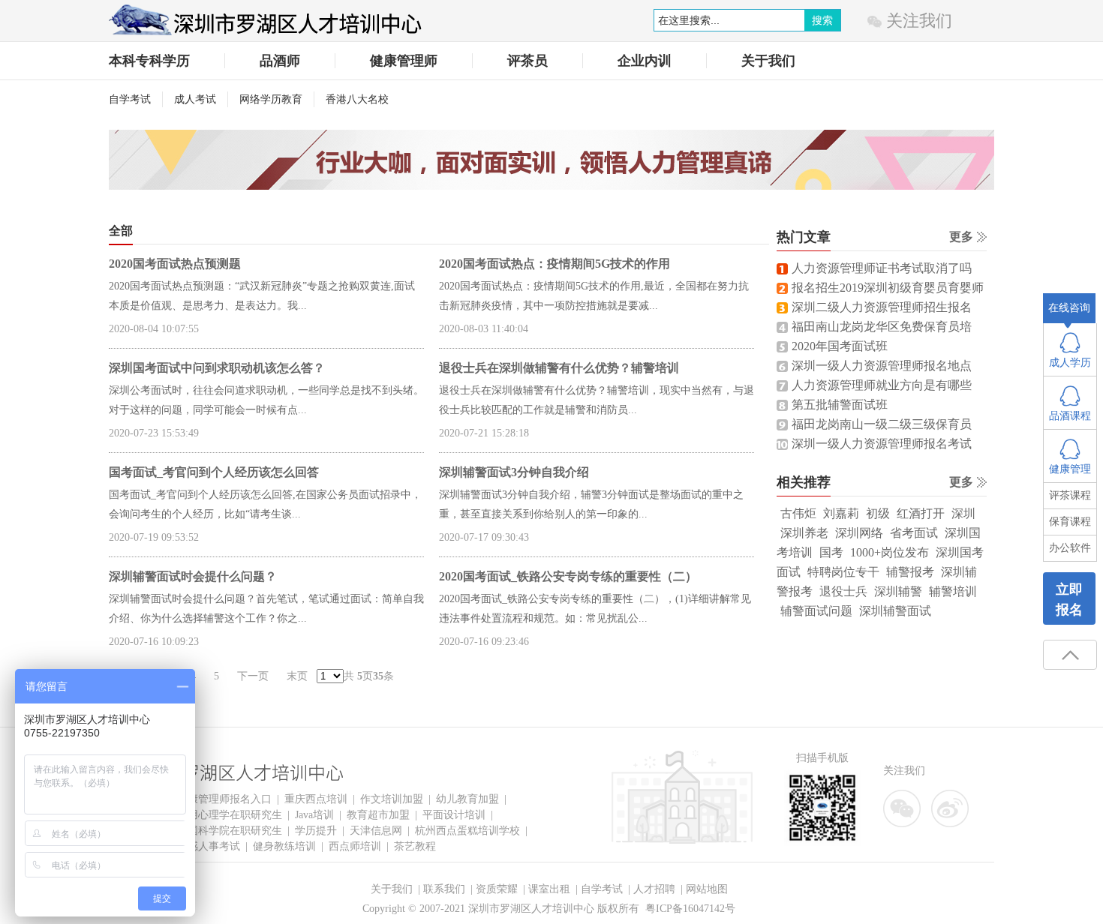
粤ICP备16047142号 (690, 908)
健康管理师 (403, 60)
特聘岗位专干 (843, 572)
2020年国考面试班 (840, 346)
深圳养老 (804, 532)
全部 (121, 230)
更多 (961, 236)
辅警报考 (910, 572)
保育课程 (1070, 521)
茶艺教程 (415, 846)
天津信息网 (376, 830)
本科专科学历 (149, 60)
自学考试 (130, 99)
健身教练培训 (284, 846)
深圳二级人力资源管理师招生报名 (882, 307)
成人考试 (195, 99)
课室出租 (549, 889)
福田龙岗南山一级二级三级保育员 (882, 424)
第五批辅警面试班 (840, 404)
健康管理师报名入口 (224, 799)
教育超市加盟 (378, 814)
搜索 (822, 20)
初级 (878, 513)
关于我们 (768, 60)
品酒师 (280, 60)
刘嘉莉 (841, 513)
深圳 (963, 513)
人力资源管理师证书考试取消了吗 (882, 268)
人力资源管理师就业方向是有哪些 (882, 385)
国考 (831, 552)
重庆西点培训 (315, 799)
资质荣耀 (497, 889)
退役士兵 (843, 591)
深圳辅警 (898, 591)
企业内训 (645, 60)
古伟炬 (798, 513)
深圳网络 (859, 532)
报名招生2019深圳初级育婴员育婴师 (888, 287)
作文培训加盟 (391, 799)
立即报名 (1069, 599)
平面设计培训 (453, 814)
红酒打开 (921, 513)
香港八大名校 (357, 99)
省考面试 (914, 532)
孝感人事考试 (208, 846)
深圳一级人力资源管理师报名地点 (882, 365)
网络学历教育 (270, 99)
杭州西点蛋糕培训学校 (467, 830)
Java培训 (314, 814)
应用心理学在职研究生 (229, 814)
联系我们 (444, 889)
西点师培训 (355, 846)
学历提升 (316, 830)
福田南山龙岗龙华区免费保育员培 (882, 326)
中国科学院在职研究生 (229, 830)
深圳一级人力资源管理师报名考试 (882, 443)
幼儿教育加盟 (467, 799)
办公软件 (1070, 548)
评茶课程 (1070, 495)
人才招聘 (654, 889)
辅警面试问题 (816, 610)
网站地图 (707, 889)
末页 (297, 676)
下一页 (253, 676)
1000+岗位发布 (889, 552)
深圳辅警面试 (895, 610)
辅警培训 (953, 591)
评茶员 (527, 60)
